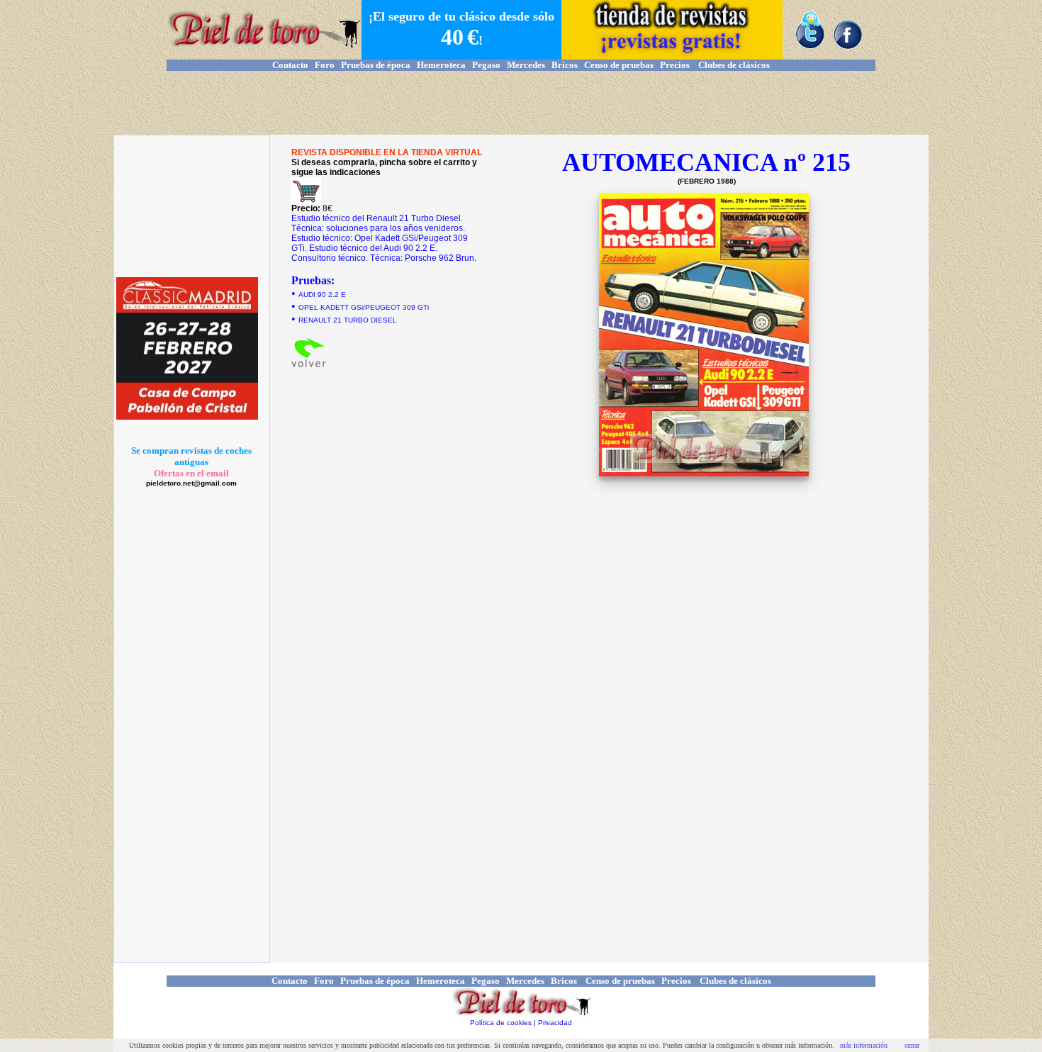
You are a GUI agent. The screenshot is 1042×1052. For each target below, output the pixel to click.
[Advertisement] (521, 103)
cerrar (911, 1045)
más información (863, 1045)
